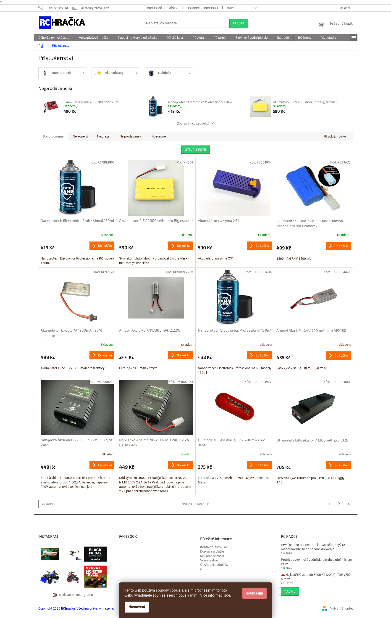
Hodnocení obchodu (202, 8)
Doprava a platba (212, 551)
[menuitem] (54, 37)
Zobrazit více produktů (193, 123)
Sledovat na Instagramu (76, 595)
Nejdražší (103, 136)
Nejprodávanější (131, 136)
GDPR (231, 8)
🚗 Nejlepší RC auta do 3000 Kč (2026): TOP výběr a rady (316, 577)
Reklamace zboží (212, 556)
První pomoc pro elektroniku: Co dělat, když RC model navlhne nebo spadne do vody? (313, 547)
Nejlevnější (80, 136)
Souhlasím (254, 593)
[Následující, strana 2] (339, 504)
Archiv (290, 591)
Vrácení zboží (209, 560)
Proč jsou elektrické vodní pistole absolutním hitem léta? (316, 562)
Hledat (238, 23)
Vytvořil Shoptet (341, 608)
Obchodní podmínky (162, 8)
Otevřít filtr (195, 149)
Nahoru (52, 504)
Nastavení (137, 607)
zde (227, 595)
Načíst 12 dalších (195, 504)
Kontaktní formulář (213, 547)
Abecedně (159, 136)
